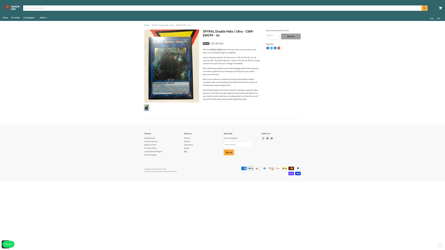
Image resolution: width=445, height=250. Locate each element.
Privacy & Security (150, 141)
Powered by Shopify (170, 171)
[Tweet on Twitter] (271, 48)
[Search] (424, 8)
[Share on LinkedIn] (275, 48)
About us (187, 138)
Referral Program (150, 155)
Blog (185, 151)
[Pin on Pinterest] (278, 48)
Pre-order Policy (150, 148)
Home (146, 25)
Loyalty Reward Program (153, 151)
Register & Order (150, 145)
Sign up (229, 152)
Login (432, 18)
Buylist (186, 148)
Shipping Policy (149, 138)
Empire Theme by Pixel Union (153, 171)
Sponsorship (188, 145)
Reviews (187, 141)
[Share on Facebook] (267, 48)
